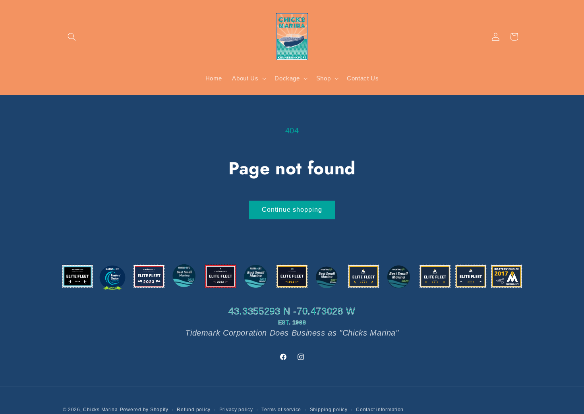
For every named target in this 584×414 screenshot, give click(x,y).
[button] (72, 36)
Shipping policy (329, 409)
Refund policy (194, 409)
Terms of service (281, 409)
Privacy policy (236, 409)
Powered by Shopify (144, 409)
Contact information (380, 409)
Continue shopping (292, 209)
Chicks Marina (100, 409)
